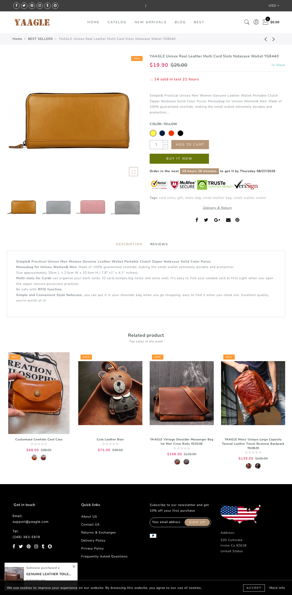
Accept (254, 588)
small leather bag (217, 198)
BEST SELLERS (40, 39)
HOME (93, 22)
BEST (199, 22)
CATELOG (117, 22)
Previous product (262, 38)
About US (89, 516)
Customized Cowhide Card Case (39, 439)
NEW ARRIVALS (151, 22)
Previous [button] (15, 124)
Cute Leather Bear (110, 439)
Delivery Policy (93, 540)
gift (180, 198)
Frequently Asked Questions (104, 556)
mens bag (193, 198)
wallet (261, 198)
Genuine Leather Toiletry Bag (49, 574)
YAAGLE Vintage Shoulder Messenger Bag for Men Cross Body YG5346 (182, 441)
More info (277, 588)
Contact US (90, 524)
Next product (273, 38)
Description (129, 244)
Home (17, 39)
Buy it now (179, 158)
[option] (74, 121)
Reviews (159, 244)
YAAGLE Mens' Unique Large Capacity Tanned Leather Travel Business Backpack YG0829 (253, 443)
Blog (180, 22)
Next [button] (128, 124)
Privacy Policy (92, 548)
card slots (167, 198)
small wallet (244, 198)
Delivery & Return (217, 208)
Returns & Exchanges (98, 532)
